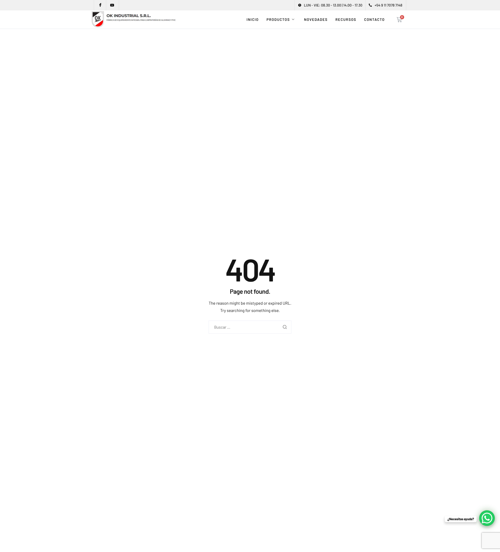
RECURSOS (345, 19)
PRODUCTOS (278, 19)
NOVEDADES (316, 19)
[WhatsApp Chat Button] (487, 518)
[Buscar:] (250, 327)
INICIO (253, 19)
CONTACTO (374, 19)
